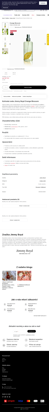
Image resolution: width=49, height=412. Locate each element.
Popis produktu (7, 96)
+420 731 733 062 (8, 387)
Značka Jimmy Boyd (27, 96)
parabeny (13, 163)
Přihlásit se (31, 331)
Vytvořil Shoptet (25, 408)
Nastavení (5, 7)
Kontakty (4, 369)
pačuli (32, 106)
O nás (3, 358)
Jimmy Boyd (43, 177)
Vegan (6, 165)
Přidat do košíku (28, 87)
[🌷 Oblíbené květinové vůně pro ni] (24, 277)
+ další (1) (5, 51)
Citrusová (38, 187)
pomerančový (14, 126)
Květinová (43, 187)
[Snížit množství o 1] (4, 87)
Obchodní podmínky (6, 378)
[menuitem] (7, 15)
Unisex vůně (43, 181)
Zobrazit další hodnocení (40, 315)
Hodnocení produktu (16, 96)
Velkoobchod (5, 371)
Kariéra (3, 370)
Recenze (4, 359)
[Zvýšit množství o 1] (7, 87)
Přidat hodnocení (24, 205)
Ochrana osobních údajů (7, 380)
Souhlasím (43, 3)
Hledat (16, 10)
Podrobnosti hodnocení (20, 68)
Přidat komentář (15, 220)
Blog (3, 367)
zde (17, 4)
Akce (3, 361)
